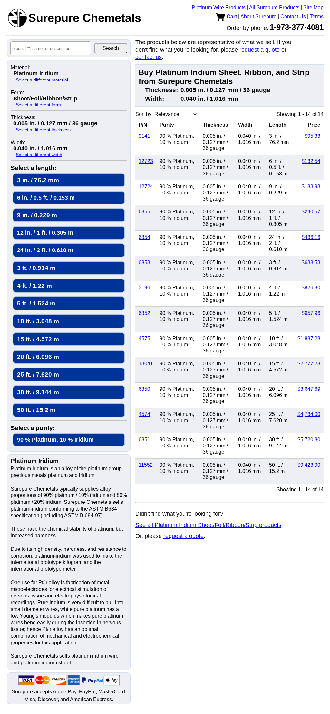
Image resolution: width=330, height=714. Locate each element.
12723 (146, 161)
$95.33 (312, 136)
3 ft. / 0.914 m (36, 268)
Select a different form (38, 104)
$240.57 (311, 211)
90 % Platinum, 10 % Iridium (55, 439)
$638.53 (311, 262)
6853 (144, 262)
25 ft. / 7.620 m (38, 374)
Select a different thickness (43, 129)
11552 (146, 465)
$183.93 (311, 186)
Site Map (313, 7)
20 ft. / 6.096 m (38, 356)
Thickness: (23, 117)
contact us (148, 57)
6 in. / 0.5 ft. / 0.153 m (46, 197)
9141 (144, 136)
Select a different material (42, 79)
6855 (144, 211)
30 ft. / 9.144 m (38, 392)
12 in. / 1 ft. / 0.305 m (45, 232)
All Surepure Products (274, 7)
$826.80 (311, 287)
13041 (146, 363)
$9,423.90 (308, 465)
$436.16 (311, 237)
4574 (144, 414)
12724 (146, 186)
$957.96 (311, 313)
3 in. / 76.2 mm (38, 180)
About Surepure (258, 16)
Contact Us (293, 16)
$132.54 (311, 161)
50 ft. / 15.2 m (36, 410)
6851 (144, 439)
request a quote (259, 49)
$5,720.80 (308, 439)
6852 (144, 313)
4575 (144, 338)
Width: (18, 142)
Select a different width (39, 154)
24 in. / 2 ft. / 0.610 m (45, 250)
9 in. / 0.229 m (37, 215)
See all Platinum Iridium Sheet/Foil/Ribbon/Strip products (208, 525)
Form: (17, 92)
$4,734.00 (308, 414)
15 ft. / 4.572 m (38, 339)
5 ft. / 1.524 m (36, 303)
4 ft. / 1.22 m (34, 285)
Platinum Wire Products (219, 7)
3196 (144, 287)
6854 (144, 237)
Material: (20, 67)
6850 (144, 389)
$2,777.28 (308, 363)
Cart (231, 16)
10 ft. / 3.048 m (38, 321)
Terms (317, 16)
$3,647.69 (308, 389)
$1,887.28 (308, 338)
